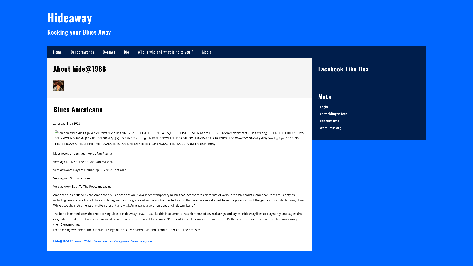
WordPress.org (330, 128)
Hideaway (69, 17)
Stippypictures (80, 178)
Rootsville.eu (104, 162)
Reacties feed (329, 121)
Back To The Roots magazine (92, 187)
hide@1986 (61, 241)
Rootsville (119, 170)
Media (207, 52)
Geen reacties (103, 241)
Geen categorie (141, 241)
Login (324, 107)
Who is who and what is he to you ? (165, 52)
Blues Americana (78, 109)
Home (57, 52)
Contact (109, 52)
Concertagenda (82, 52)
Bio (126, 52)
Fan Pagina (104, 153)
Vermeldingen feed (333, 114)
